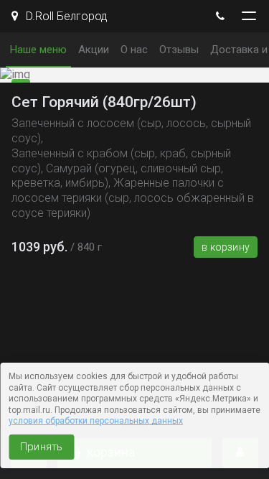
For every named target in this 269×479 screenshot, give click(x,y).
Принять (41, 446)
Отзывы (179, 49)
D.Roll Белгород (65, 16)
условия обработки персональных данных (96, 421)
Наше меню (38, 49)
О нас (134, 49)
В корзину (226, 247)
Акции (93, 49)
